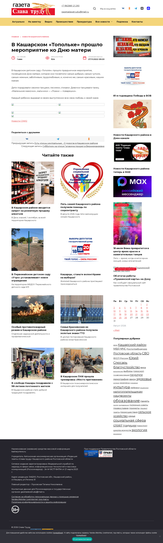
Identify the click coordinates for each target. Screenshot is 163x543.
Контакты (137, 22)
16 (147, 311)
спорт (117, 425)
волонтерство (118, 371)
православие (121, 408)
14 (136, 311)
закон (132, 379)
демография (121, 379)
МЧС (123, 348)
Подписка (122, 22)
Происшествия (64, 22)
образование (126, 400)
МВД (116, 348)
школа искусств (122, 430)
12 (125, 311)
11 (120, 311)
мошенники (144, 388)
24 (114, 318)
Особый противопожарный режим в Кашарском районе (28, 328)
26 (125, 318)
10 (114, 311)
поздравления (124, 405)
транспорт (142, 426)
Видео (48, 22)
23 (147, 314)
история (116, 383)
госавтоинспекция (121, 375)
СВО (145, 353)
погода (115, 405)
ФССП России (120, 358)
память (144, 401)
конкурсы (125, 383)
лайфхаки (135, 388)
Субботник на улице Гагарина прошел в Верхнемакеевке (73, 146)
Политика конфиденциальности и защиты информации (38, 502)
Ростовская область (127, 353)
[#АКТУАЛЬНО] (127, 243)
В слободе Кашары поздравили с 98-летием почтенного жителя (32, 385)
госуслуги (136, 374)
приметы (134, 408)
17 (114, 314)
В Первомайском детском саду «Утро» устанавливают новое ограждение (30, 277)
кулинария (134, 383)
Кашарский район (132, 345)
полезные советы (139, 405)
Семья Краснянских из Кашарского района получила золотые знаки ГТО (79, 330)
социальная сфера (129, 420)
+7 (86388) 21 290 (70, 6)
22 (142, 314)
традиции (129, 425)
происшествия (129, 412)
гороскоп (138, 371)
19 (125, 314)
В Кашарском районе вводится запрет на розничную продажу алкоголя (30, 210)
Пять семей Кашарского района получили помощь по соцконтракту (80, 207)
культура (121, 387)
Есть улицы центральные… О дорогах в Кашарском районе (66, 143)
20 (131, 314)
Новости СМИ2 (19, 121)
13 (131, 311)
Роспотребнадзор (137, 349)
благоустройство (126, 367)
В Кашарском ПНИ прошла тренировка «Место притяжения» (81, 378)
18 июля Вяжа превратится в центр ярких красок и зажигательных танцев (131, 251)
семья (131, 416)
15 (142, 311)
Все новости (103, 22)
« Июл (116, 330)
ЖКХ (115, 345)
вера (143, 367)
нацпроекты (122, 395)
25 (120, 318)
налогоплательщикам (127, 391)
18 (120, 314)
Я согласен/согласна (82, 539)
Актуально (18, 22)
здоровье (144, 379)
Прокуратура (84, 22)
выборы (128, 371)
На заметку (34, 22)
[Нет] (160, 536)
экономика (117, 434)
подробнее (58, 533)
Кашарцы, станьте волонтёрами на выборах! (80, 276)
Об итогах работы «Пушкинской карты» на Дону (132, 277)
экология (139, 430)
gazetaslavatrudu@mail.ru (75, 12)
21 (136, 314)
